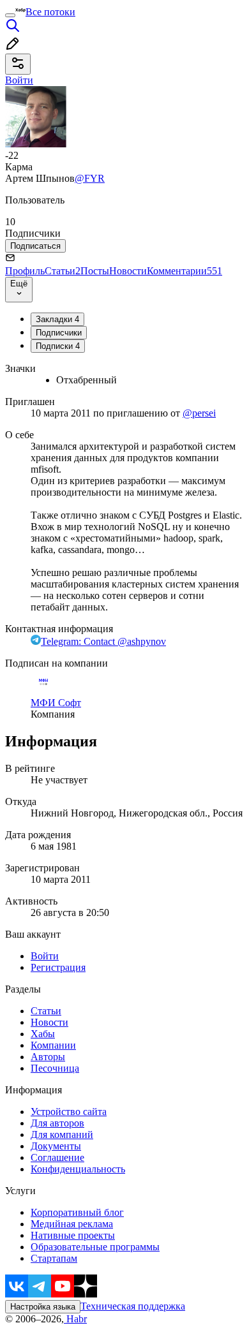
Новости (128, 270)
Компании (53, 1045)
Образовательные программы (95, 1246)
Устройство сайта (69, 1111)
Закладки (57, 319)
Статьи (62, 270)
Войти (45, 955)
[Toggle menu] (10, 15)
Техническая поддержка (132, 1306)
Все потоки (50, 11)
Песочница (55, 1068)
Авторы (48, 1056)
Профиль (25, 270)
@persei (199, 413)
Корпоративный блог (77, 1212)
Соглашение (57, 1157)
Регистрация (58, 967)
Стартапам (54, 1258)
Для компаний (62, 1134)
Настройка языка (42, 1307)
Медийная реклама (72, 1223)
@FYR (90, 178)
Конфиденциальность (78, 1169)
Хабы (43, 1033)
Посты (94, 270)
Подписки (58, 346)
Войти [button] (19, 80)
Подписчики (59, 332)
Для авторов (57, 1123)
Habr (75, 1318)
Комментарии (184, 270)
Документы (56, 1146)
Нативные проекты (73, 1235)
